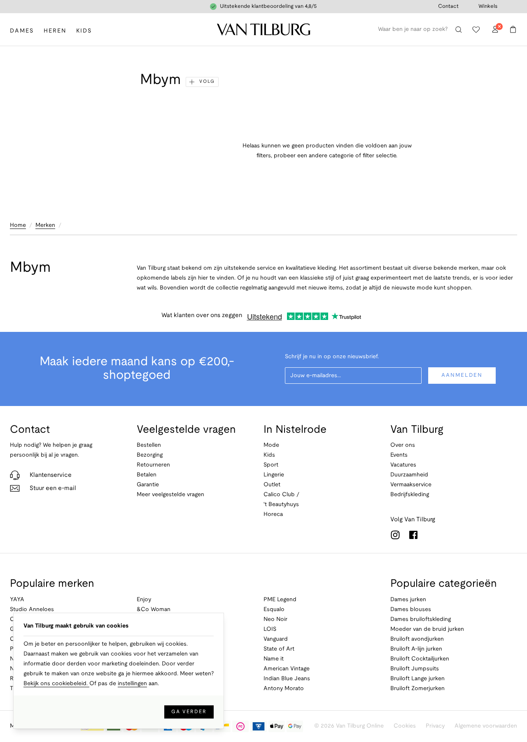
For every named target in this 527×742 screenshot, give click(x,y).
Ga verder (189, 711)
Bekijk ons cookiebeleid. (56, 683)
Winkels (487, 6)
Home (18, 225)
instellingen (132, 683)
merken (45, 225)
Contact (448, 6)
